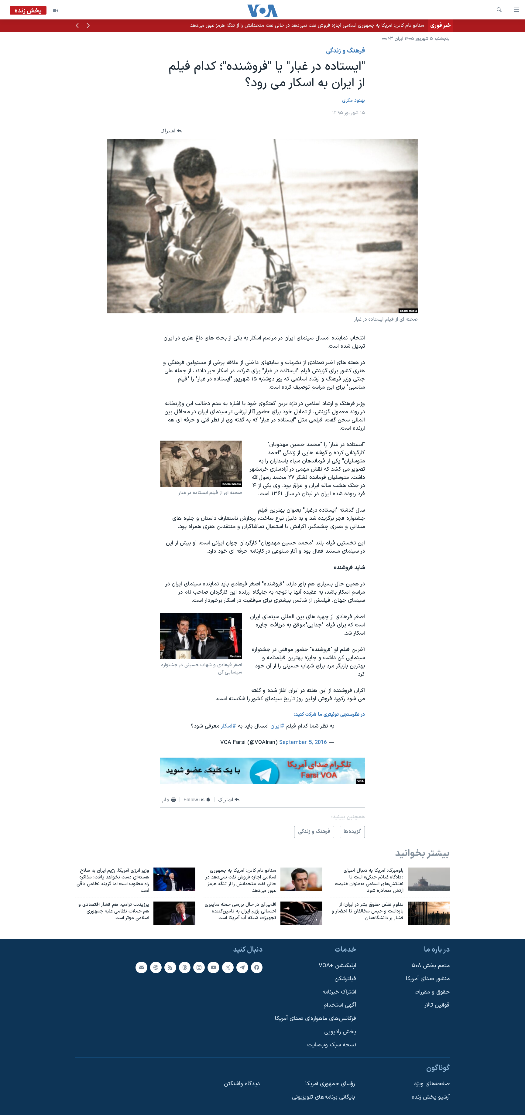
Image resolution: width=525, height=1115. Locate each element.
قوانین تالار (437, 1005)
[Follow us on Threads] (184, 967)
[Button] (171, 131)
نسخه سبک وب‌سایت (331, 1045)
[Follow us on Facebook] (256, 967)
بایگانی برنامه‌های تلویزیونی (323, 1097)
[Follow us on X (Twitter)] (228, 967)
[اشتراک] (141, 967)
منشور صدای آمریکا (428, 979)
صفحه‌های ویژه (432, 1084)
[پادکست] (156, 967)
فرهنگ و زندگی (345, 51)
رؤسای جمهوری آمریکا (330, 1084)
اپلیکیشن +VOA (337, 966)
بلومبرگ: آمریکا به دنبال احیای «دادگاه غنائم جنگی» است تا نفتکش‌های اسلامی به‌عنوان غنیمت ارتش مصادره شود (312, 25)
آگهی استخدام (340, 1005)
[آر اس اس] (170, 967)
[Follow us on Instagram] (199, 967)
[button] (88, 26)
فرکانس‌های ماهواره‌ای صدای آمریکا (315, 1018)
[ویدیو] (55, 10)
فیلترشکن (345, 979)
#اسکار (228, 726)
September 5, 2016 (303, 742)
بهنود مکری (353, 100)
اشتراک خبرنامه (339, 992)
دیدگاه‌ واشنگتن (242, 1084)
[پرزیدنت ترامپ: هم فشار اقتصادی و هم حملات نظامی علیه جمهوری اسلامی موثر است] (174, 913)
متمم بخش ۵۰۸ (431, 966)
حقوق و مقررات (432, 992)
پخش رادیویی (340, 1032)
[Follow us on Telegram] (242, 967)
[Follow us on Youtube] (213, 967)
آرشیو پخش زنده (431, 1097)
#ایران (277, 726)
